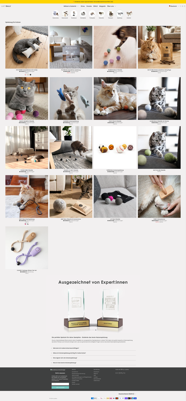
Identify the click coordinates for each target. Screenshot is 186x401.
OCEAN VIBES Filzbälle (27, 170)
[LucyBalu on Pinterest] (121, 373)
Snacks (89, 6)
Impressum (96, 371)
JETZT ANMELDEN (60, 387)
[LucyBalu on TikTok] (123, 373)
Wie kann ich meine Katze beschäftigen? (66, 348)
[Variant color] (23, 75)
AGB (95, 375)
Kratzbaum (74, 18)
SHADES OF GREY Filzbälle (71, 170)
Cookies (96, 377)
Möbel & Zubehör (70, 6)
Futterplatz (92, 18)
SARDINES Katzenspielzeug (71, 121)
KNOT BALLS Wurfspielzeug (26, 219)
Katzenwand (65, 18)
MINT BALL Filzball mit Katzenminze (71, 219)
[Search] (181, 6)
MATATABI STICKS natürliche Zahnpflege (159, 70)
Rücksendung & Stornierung (78, 373)
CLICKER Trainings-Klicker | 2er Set (27, 270)
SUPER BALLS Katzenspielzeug (115, 170)
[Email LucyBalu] (116, 373)
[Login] (183, 6)
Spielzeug (119, 18)
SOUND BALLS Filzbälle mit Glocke (159, 121)
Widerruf (96, 373)
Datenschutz (97, 380)
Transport (110, 18)
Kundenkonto (75, 371)
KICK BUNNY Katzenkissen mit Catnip (26, 70)
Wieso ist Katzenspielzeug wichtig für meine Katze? (69, 353)
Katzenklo (101, 18)
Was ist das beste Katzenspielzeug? (64, 363)
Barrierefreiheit (97, 379)
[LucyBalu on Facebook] (118, 373)
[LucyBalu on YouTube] (124, 373)
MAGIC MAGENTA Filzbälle (26, 121)
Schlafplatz (83, 18)
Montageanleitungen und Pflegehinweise (81, 377)
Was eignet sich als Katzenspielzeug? (65, 358)
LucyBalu (55, 398)
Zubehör (129, 18)
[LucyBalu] (6, 6)
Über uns (110, 6)
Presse (73, 382)
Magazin (102, 6)
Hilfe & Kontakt (75, 375)
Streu (83, 6)
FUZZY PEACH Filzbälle (115, 121)
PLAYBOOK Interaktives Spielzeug (71, 70)
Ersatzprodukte (75, 380)
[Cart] (184, 6)
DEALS (95, 6)
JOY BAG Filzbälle (115, 219)
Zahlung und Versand (77, 379)
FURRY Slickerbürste (159, 219)
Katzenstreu (56, 18)
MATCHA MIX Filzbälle (159, 170)
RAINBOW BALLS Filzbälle (115, 70)
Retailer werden (76, 384)
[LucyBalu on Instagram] (119, 373)
